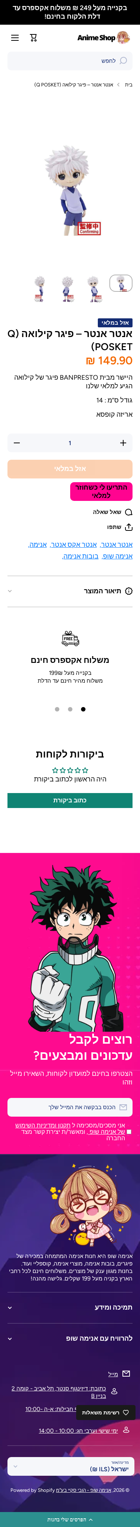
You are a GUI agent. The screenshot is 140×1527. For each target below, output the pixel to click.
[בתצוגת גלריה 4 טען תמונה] (40, 289)
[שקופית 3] (57, 709)
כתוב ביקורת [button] (70, 800)
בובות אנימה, (80, 556)
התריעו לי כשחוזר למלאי (101, 491)
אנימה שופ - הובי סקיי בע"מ (83, 1490)
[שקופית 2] (70, 709)
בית (129, 85)
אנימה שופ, (117, 556)
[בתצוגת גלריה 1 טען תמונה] (121, 283)
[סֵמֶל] (105, 38)
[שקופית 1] (83, 709)
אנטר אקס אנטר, (73, 544)
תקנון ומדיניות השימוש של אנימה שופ (70, 1128)
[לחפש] (123, 61)
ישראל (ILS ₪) (109, 1469)
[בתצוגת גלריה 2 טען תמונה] (94, 289)
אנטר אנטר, (116, 544)
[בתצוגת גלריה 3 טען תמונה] (67, 289)
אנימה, (37, 544)
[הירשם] (16, 1107)
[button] (70, 1519)
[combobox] (70, 61)
